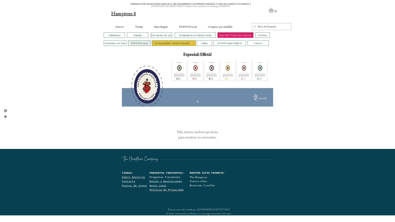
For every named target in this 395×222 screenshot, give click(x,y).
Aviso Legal (158, 186)
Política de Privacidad (166, 190)
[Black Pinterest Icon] (5, 117)
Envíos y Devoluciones (166, 181)
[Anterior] (126, 84)
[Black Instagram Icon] (5, 111)
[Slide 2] (197, 102)
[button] (274, 10)
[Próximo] (268, 84)
